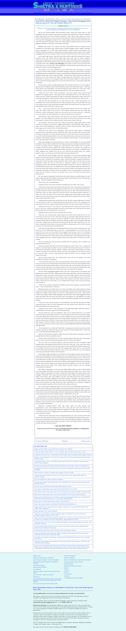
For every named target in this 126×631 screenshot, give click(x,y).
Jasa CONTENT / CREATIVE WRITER (43, 574)
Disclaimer (67, 576)
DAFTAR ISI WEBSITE (70, 556)
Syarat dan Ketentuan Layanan (72, 566)
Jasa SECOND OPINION (39, 567)
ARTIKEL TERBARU (69, 558)
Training (66, 570)
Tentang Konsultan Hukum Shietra (73, 562)
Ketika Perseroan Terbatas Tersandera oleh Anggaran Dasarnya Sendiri (54, 472)
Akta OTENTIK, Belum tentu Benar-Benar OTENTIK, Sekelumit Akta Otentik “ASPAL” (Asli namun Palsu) (62, 491)
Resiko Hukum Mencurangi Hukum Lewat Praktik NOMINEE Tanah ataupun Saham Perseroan (60, 494)
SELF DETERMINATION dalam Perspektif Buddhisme (48, 479)
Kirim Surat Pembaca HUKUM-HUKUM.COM (45, 583)
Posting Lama (85, 441)
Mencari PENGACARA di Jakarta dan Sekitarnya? (77, 560)
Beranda (65, 441)
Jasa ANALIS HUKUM (39, 565)
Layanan (66, 568)
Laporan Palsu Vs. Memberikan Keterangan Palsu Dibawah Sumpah (52, 486)
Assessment (36, 576)
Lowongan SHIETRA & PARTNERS (73, 578)
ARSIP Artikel (36, 556)
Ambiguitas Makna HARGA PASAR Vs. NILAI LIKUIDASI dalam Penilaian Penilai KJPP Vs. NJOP (60, 452)
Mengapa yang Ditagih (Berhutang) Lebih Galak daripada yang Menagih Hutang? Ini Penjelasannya (61, 465)
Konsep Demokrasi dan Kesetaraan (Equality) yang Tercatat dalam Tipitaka (55, 530)
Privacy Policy (68, 574)
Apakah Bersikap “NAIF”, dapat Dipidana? (45, 511)
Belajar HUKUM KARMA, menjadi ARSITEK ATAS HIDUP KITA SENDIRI (53, 449)
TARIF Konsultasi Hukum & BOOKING (43, 558)
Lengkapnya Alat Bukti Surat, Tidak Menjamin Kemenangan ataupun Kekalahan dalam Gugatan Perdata (62, 454)
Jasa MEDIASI (37, 569)
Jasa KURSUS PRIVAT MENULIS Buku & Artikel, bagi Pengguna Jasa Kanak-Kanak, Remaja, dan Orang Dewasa (47, 580)
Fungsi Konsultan (68, 564)
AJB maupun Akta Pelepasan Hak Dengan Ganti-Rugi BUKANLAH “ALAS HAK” (55, 489)
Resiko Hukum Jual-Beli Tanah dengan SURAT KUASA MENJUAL (52, 501)
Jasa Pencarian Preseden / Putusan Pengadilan (46, 560)
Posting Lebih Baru (42, 441)
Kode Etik (66, 572)
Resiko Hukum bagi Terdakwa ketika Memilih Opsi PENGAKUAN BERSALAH (55, 504)
